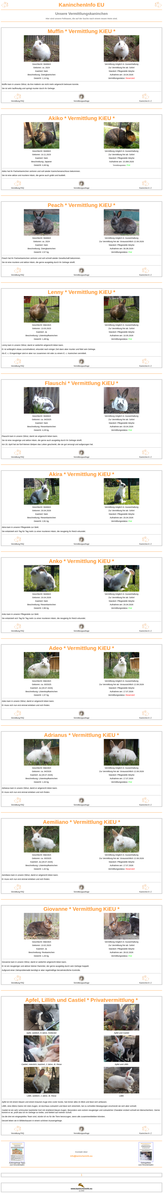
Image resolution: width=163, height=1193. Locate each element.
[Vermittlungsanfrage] (81, 99)
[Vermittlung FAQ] (17, 99)
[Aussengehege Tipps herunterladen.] (17, 1161)
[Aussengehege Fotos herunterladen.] (146, 1161)
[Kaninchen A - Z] (145, 99)
